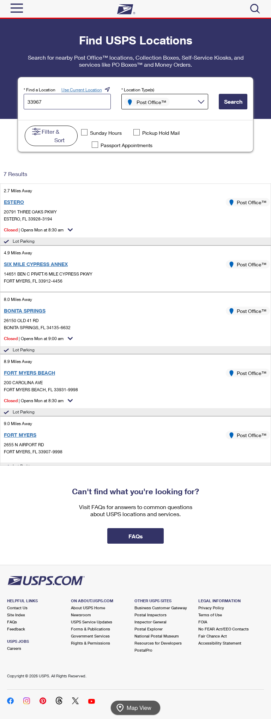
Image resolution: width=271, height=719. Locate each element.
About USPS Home (88, 607)
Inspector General (150, 622)
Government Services (90, 636)
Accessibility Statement (219, 643)
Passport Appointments (126, 145)
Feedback (16, 629)
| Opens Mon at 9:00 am (34, 338)
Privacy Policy (211, 607)
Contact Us (17, 607)
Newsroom (81, 614)
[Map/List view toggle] (135, 707)
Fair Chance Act (212, 636)
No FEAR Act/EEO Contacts (223, 629)
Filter (53, 135)
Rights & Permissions (90, 643)
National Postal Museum (156, 636)
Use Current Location (81, 89)
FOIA (202, 622)
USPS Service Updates (91, 622)
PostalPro (143, 650)
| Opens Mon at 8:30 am (34, 229)
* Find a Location (39, 89)
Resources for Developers (158, 643)
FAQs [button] (135, 536)
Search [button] (233, 101)
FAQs (12, 622)
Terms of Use (210, 614)
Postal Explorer (148, 629)
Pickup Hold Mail (161, 133)
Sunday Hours (106, 133)
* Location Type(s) (137, 89)
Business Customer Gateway (160, 607)
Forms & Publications (90, 629)
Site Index (16, 614)
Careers (14, 648)
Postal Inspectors (150, 614)
